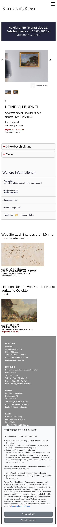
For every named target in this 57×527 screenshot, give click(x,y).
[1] (2, 60)
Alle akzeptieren (28, 520)
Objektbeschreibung (18, 146)
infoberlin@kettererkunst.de (16, 407)
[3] (50, 60)
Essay (10, 154)
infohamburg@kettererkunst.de (18, 384)
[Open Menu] (53, 4)
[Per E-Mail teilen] (15, 215)
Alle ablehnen (28, 514)
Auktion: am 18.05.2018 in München (28, 31)
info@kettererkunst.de (14, 360)
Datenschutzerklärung (20, 506)
